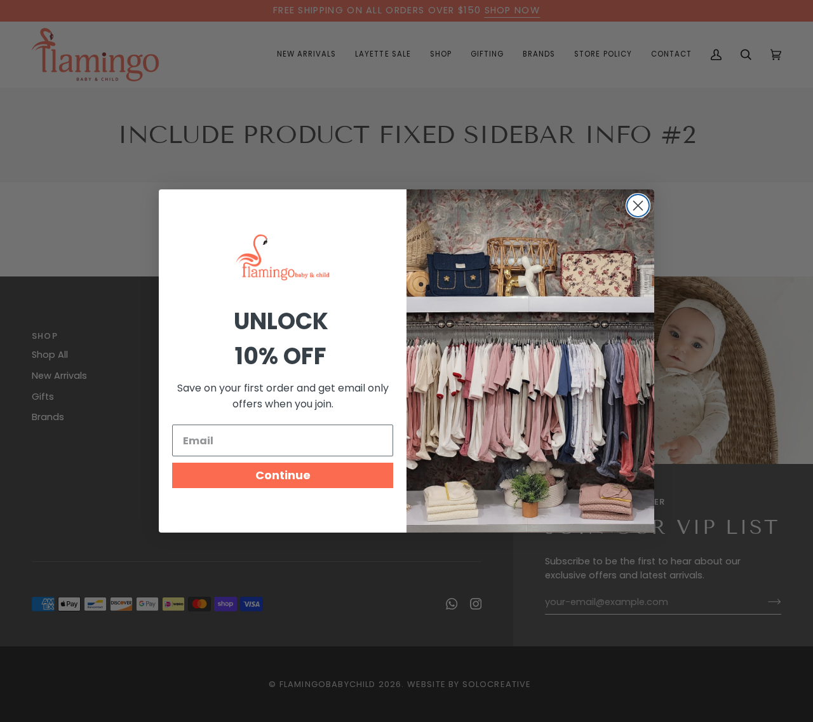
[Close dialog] (638, 205)
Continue (283, 475)
